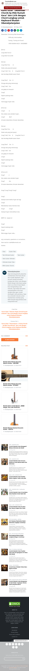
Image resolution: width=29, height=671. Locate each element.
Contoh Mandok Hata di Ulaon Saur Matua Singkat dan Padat (17, 507)
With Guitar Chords (8, 265)
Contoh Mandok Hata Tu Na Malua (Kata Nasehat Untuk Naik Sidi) (18, 493)
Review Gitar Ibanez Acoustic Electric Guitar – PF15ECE (12, 384)
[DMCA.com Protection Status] (14, 604)
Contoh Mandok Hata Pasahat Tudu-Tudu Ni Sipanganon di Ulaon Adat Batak (18, 552)
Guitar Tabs (12, 251)
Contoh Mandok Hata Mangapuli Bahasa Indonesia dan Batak (18, 447)
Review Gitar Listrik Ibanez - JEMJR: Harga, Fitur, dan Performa (14, 406)
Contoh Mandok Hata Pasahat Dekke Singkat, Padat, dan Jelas (17, 477)
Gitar (4, 251)
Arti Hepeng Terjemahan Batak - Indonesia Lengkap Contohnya (17, 521)
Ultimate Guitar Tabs (9, 262)
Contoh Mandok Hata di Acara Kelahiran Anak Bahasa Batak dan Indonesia (18, 462)
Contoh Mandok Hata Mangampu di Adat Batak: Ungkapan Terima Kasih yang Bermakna (18, 583)
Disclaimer (14, 630)
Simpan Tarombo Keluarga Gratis (13, 7)
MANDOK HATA (15, 444)
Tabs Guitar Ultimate (9, 258)
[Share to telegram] (21, 30)
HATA (10, 444)
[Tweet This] (5, 30)
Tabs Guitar (21, 255)
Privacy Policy (14, 632)
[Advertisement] (14, 656)
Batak (10, 475)
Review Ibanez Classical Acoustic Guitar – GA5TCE (13, 428)
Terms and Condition (14, 634)
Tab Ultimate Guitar (8, 255)
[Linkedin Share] (12, 30)
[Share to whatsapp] (18, 30)
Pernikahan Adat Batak (17, 549)
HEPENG (19, 519)
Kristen (10, 565)
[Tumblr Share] (15, 30)
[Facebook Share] (2, 30)
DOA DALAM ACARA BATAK (18, 533)
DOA (10, 533)
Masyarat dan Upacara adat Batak (19, 579)
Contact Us (14, 636)
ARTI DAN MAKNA (13, 519)
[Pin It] (8, 30)
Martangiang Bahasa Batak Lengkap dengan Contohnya (16, 536)
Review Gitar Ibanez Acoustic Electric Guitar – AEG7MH (12, 362)
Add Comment (10, 339)
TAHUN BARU (16, 565)
